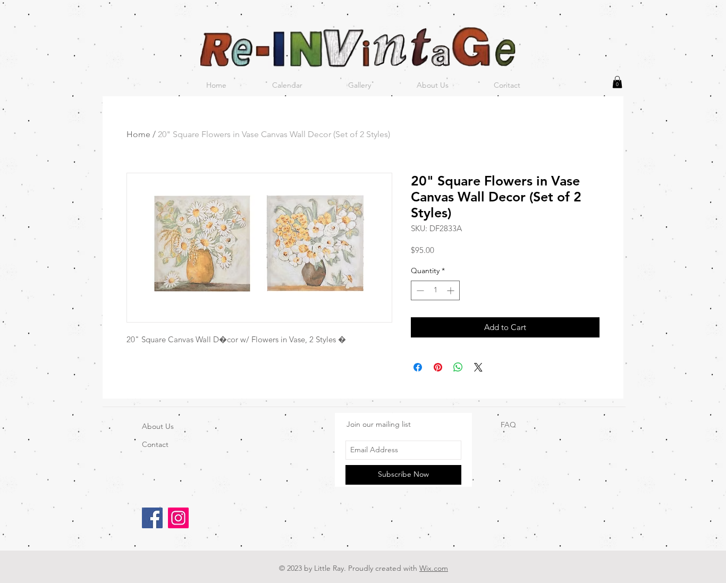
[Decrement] (419, 290)
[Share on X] (478, 367)
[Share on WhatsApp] (458, 367)
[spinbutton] (435, 290)
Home (138, 134)
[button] (617, 82)
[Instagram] (178, 518)
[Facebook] (152, 518)
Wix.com (433, 568)
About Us (158, 426)
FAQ (508, 424)
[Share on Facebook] (417, 367)
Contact (155, 444)
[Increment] (451, 290)
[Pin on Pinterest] (438, 367)
